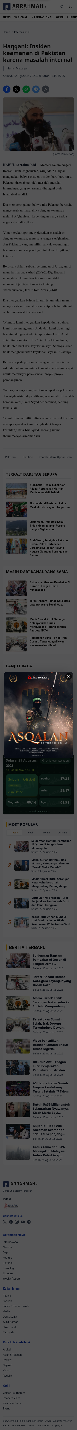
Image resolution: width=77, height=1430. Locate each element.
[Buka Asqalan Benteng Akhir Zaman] (38, 715)
